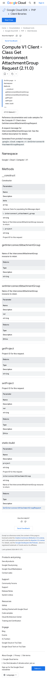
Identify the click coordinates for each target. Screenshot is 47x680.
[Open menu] (3, 3)
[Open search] (30, 2)
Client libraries (19, 13)
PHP (33, 10)
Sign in (41, 3)
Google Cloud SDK (17, 10)
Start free (9, 20)
